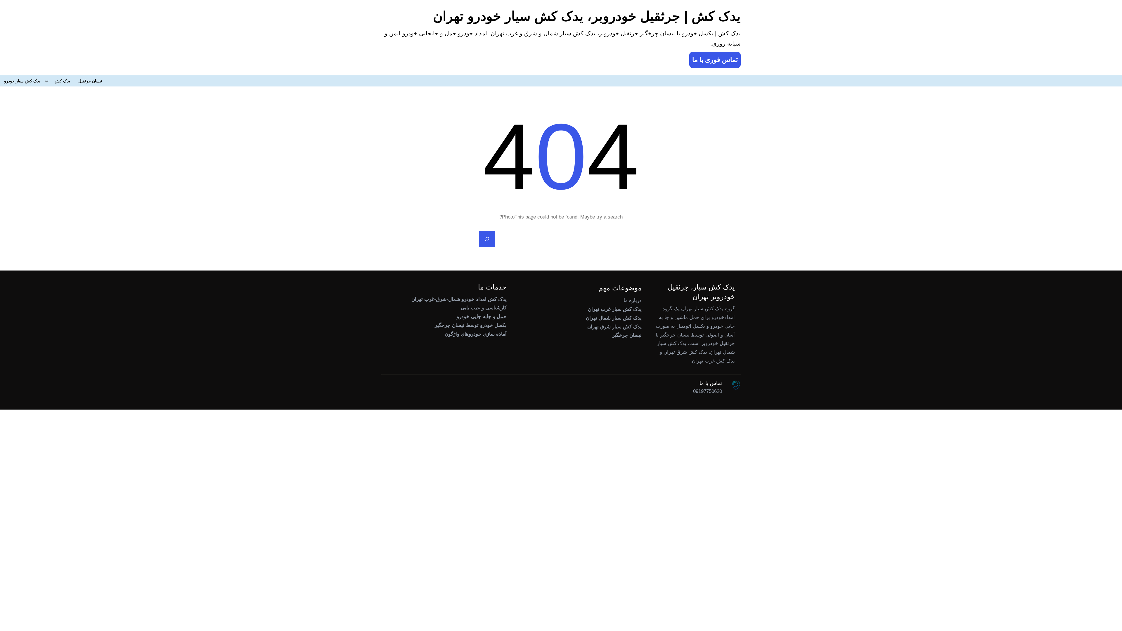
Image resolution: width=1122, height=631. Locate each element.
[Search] (487, 239)
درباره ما (633, 300)
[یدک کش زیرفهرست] (46, 81)
